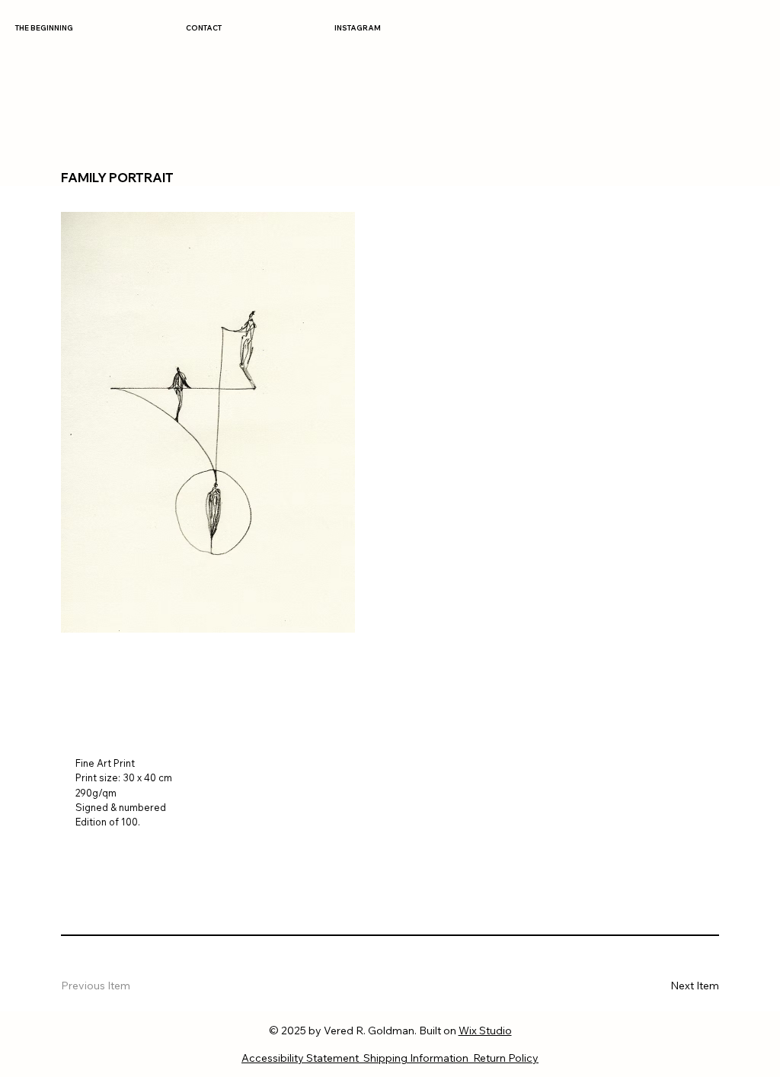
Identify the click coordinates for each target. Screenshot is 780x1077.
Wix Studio (485, 1030)
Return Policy (506, 1058)
